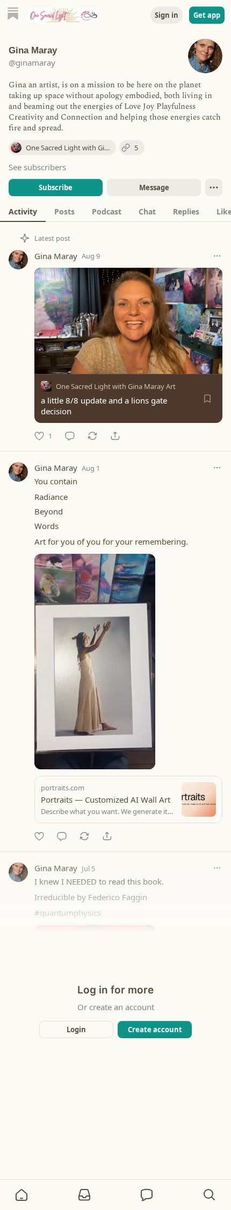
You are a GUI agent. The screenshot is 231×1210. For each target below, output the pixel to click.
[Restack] (92, 435)
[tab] (23, 211)
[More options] (217, 256)
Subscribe (56, 187)
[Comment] (70, 435)
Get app (206, 15)
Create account (155, 1029)
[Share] (115, 435)
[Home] (12, 15)
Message (154, 187)
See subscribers (37, 167)
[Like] (39, 836)
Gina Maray (55, 256)
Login (76, 1029)
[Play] (46, 362)
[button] (21, 1195)
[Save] (207, 398)
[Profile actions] (213, 187)
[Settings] (210, 362)
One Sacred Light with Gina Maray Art (116, 386)
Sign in (166, 15)
